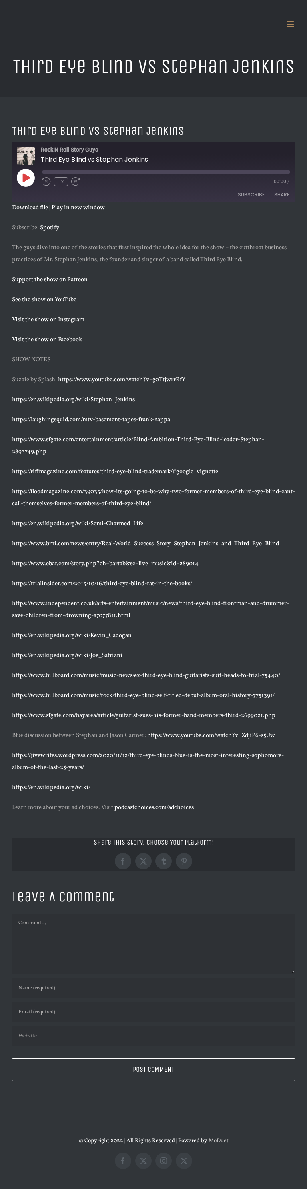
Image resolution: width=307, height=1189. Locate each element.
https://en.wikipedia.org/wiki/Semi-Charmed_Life (77, 524)
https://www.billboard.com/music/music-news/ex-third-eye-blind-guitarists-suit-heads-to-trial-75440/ (146, 675)
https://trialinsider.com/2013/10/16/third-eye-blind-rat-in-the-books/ (102, 584)
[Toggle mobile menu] (291, 24)
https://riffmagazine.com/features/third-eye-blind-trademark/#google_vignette (115, 472)
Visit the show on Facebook (47, 340)
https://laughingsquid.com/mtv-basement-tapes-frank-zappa (91, 420)
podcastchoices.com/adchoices (154, 807)
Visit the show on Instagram (48, 320)
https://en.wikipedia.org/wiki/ (51, 787)
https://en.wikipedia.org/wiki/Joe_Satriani (67, 655)
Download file (30, 208)
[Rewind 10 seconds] (46, 181)
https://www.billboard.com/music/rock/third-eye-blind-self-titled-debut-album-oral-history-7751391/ (143, 695)
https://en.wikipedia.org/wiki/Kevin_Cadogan (72, 635)
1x (61, 181)
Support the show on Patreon (50, 280)
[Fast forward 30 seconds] (75, 181)
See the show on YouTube (44, 300)
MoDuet (219, 1141)
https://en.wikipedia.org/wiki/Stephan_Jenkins (73, 400)
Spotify (49, 228)
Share (281, 194)
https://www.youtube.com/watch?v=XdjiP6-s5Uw (211, 735)
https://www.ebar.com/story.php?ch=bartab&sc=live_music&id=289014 (105, 564)
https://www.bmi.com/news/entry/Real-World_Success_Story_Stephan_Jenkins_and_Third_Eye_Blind (145, 544)
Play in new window (78, 208)
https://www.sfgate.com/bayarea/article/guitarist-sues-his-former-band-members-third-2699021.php (143, 715)
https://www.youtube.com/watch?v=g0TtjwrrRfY (121, 380)
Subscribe (251, 194)
